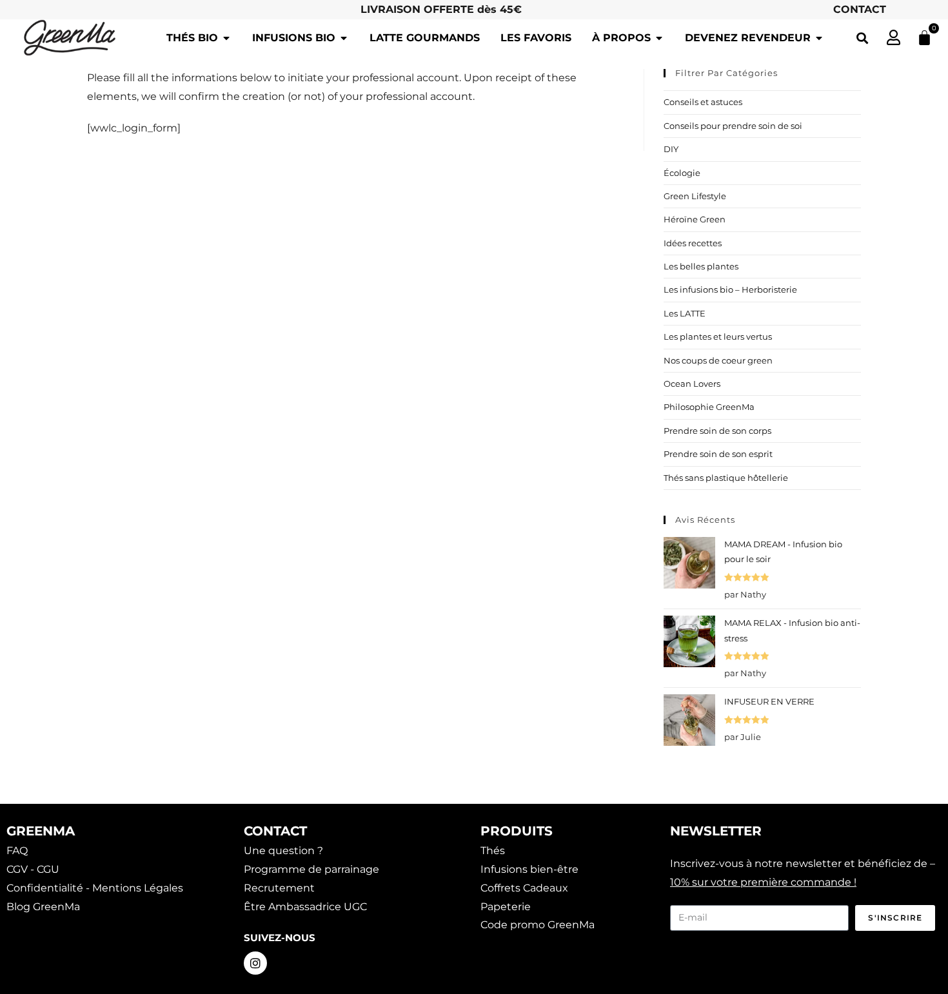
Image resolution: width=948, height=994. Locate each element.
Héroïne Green (695, 219)
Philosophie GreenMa (709, 407)
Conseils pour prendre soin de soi (733, 126)
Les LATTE (685, 313)
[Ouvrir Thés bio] (226, 38)
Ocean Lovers (692, 383)
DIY (671, 149)
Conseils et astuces (703, 102)
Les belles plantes (701, 266)
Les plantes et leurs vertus (718, 336)
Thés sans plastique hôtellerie (726, 478)
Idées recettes (693, 243)
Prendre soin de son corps (717, 430)
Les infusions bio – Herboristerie (730, 289)
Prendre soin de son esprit (718, 454)
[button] (862, 37)
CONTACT (859, 9)
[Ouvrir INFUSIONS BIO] (344, 38)
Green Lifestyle (695, 196)
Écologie (682, 173)
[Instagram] (255, 963)
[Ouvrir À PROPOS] (659, 38)
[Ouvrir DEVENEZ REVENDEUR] (819, 38)
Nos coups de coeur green (718, 360)
